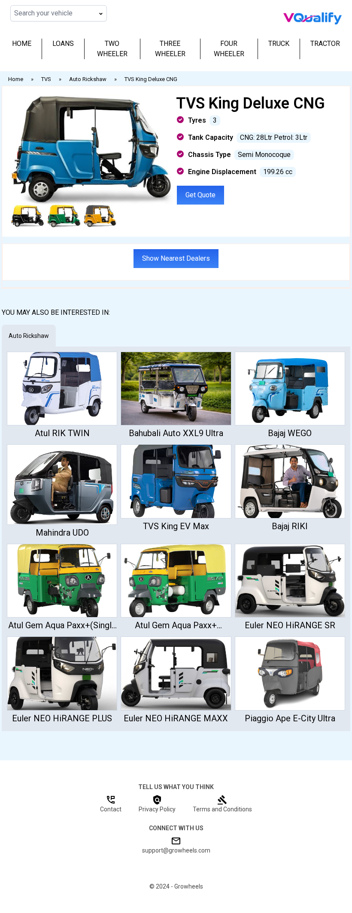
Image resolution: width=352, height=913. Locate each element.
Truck (278, 43)
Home (21, 43)
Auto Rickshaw (29, 335)
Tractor (325, 43)
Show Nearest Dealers (176, 258)
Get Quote (200, 195)
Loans (63, 43)
